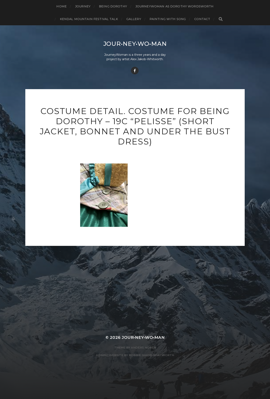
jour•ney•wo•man (135, 43)
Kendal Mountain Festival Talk (89, 19)
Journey (82, 6)
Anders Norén (143, 347)
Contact (202, 19)
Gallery (133, 19)
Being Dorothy (113, 6)
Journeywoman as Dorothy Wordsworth (174, 6)
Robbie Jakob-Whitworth (151, 355)
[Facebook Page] (135, 70)
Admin (101, 355)
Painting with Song (168, 19)
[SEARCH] (221, 19)
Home (61, 6)
